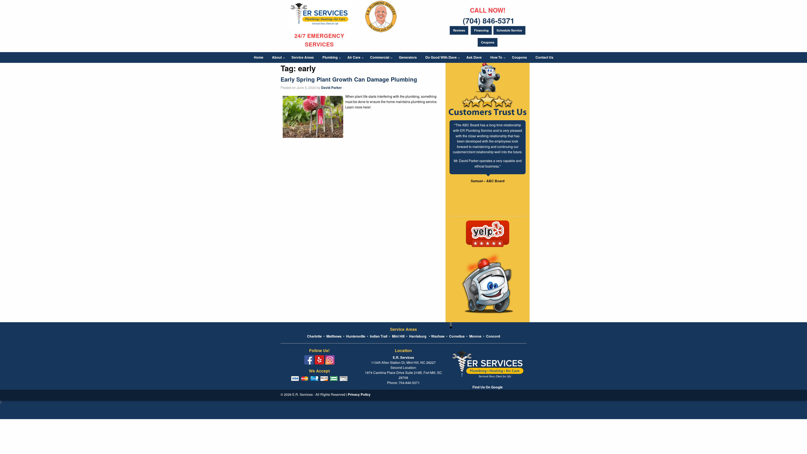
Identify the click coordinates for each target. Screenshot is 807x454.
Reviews (459, 30)
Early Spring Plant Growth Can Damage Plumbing (349, 79)
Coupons (487, 42)
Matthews (334, 336)
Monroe (475, 336)
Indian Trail (378, 336)
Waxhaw (437, 336)
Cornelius (457, 336)
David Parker (331, 87)
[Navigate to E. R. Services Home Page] (319, 14)
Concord (493, 336)
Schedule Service (509, 30)
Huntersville (355, 336)
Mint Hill (398, 336)
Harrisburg (417, 336)
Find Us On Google (487, 387)
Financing (481, 30)
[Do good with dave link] (381, 15)
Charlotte (314, 336)
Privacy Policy (359, 394)
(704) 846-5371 (488, 20)
